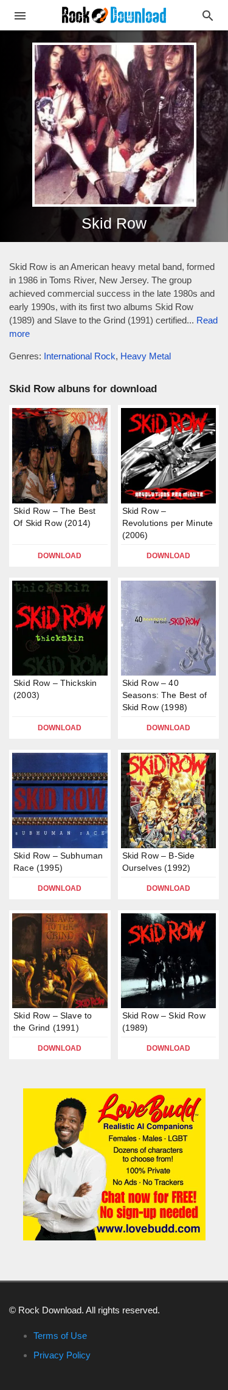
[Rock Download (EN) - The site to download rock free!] (114, 14)
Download (59, 556)
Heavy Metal (145, 356)
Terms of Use (60, 1335)
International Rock (80, 356)
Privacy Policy (62, 1355)
